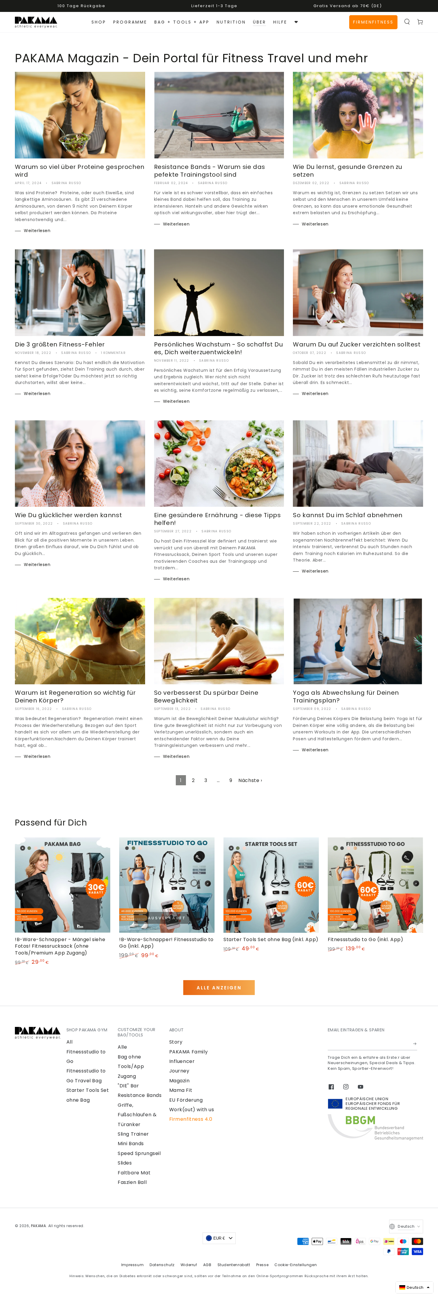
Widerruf (189, 1264)
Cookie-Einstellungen (295, 1264)
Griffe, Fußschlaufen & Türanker (137, 1115)
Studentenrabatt (234, 1264)
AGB (207, 1264)
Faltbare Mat (134, 1172)
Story (176, 1042)
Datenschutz (162, 1264)
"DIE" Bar (128, 1085)
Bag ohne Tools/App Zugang (131, 1066)
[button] (407, 21)
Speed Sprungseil (139, 1153)
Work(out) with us (191, 1109)
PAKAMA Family (188, 1051)
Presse (262, 1264)
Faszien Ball (132, 1182)
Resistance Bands (140, 1095)
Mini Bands (131, 1143)
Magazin (179, 1080)
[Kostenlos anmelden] (415, 1043)
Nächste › (250, 780)
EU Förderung (186, 1100)
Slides (125, 1162)
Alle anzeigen (219, 988)
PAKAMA (38, 1225)
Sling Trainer (133, 1134)
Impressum (132, 1264)
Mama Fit (180, 1090)
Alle (122, 1047)
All (69, 1042)
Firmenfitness (373, 22)
